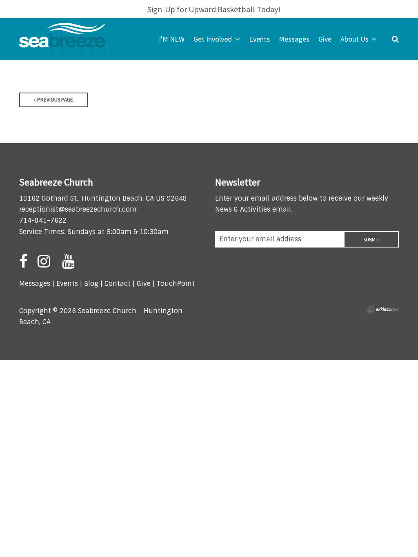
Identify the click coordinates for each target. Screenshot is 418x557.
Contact (116, 283)
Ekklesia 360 (382, 309)
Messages (34, 283)
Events (67, 283)
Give (144, 283)
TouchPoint (176, 283)
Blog (91, 283)
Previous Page (54, 99)
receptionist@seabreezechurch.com (78, 209)
